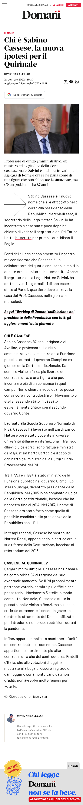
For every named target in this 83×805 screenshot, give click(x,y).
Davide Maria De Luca (17, 73)
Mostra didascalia (41, 129)
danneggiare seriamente (25, 674)
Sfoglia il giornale (37, 5)
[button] (65, 81)
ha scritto (23, 237)
